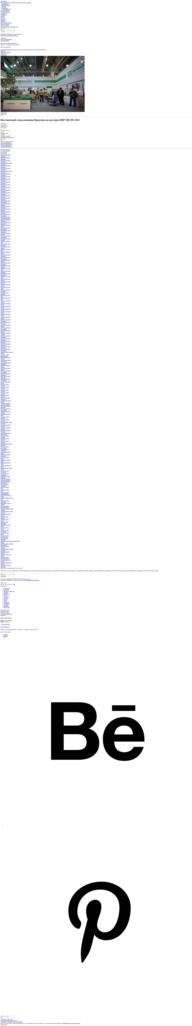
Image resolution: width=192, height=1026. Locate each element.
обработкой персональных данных (71, 1023)
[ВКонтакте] (3, 584)
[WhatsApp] (10, 584)
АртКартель (4, 1)
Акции (5, 600)
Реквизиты (6, 602)
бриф (10, 579)
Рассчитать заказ (5, 612)
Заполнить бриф (5, 24)
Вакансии (6, 590)
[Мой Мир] (12, 584)
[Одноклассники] (6, 584)
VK (4, 637)
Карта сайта (7, 607)
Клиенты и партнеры (9, 591)
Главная (3, 49)
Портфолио (3, 14)
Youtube (6, 634)
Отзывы (3, 16)
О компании (4, 13)
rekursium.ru (19, 1022)
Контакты (3, 21)
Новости (3, 20)
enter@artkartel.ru (5, 10)
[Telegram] (8, 584)
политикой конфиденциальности (9, 35)
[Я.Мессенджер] (1, 584)
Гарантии (6, 606)
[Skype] (14, 584)
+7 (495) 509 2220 (5, 624)
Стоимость (3, 18)
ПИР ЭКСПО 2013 (5, 52)
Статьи (5, 599)
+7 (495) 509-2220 (5, 12)
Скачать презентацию (6, 22)
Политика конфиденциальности (9, 1020)
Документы (7, 603)
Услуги (2, 17)
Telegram (6, 636)
